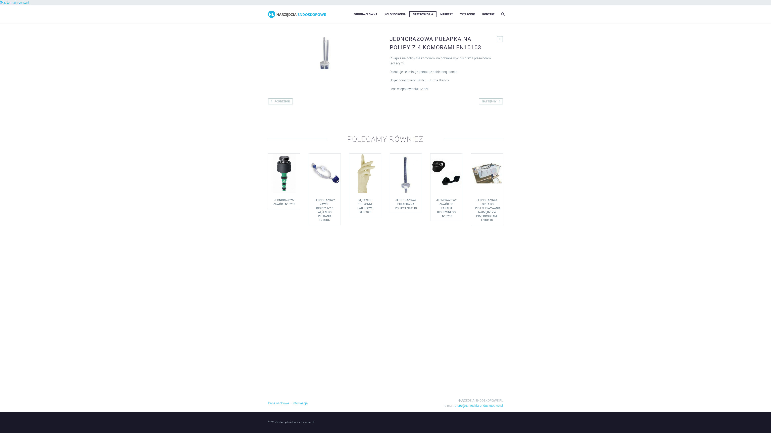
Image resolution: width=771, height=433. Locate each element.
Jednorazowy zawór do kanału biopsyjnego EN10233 (446, 208)
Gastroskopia (423, 14)
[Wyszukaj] (502, 14)
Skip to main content (14, 2)
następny (489, 101)
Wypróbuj (467, 14)
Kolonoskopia (395, 14)
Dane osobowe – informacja (288, 403)
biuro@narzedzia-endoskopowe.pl (479, 406)
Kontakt (488, 14)
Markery (446, 14)
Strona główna (365, 14)
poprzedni (282, 101)
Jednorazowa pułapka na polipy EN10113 (406, 204)
